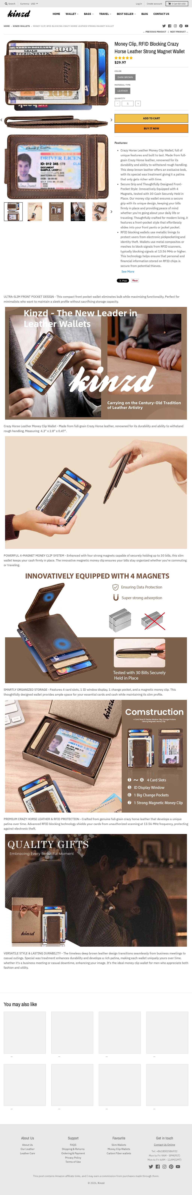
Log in (139, 3)
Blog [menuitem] (144, 14)
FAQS (73, 1145)
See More (128, 271)
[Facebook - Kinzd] (169, 26)
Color (118, 71)
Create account (154, 3)
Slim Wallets (119, 1145)
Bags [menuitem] (87, 14)
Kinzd (101, 1183)
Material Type (122, 85)
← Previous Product (154, 31)
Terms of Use (73, 1161)
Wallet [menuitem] (71, 14)
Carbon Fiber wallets (119, 1153)
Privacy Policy (73, 1157)
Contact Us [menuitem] (161, 14)
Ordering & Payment (73, 1153)
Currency (24, 3)
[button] (124, 58)
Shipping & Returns (73, 1149)
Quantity (120, 98)
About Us (27, 1145)
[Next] (111, 119)
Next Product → (179, 31)
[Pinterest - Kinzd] (181, 26)
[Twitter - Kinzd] (164, 26)
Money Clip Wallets (119, 1149)
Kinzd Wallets (21, 26)
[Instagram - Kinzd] (175, 26)
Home (7, 26)
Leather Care (27, 1153)
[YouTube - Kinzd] (186, 26)
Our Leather (27, 1149)
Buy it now (151, 128)
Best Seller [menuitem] (125, 14)
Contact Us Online (164, 1144)
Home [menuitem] (56, 14)
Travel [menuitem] (104, 14)
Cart (179, 3)
